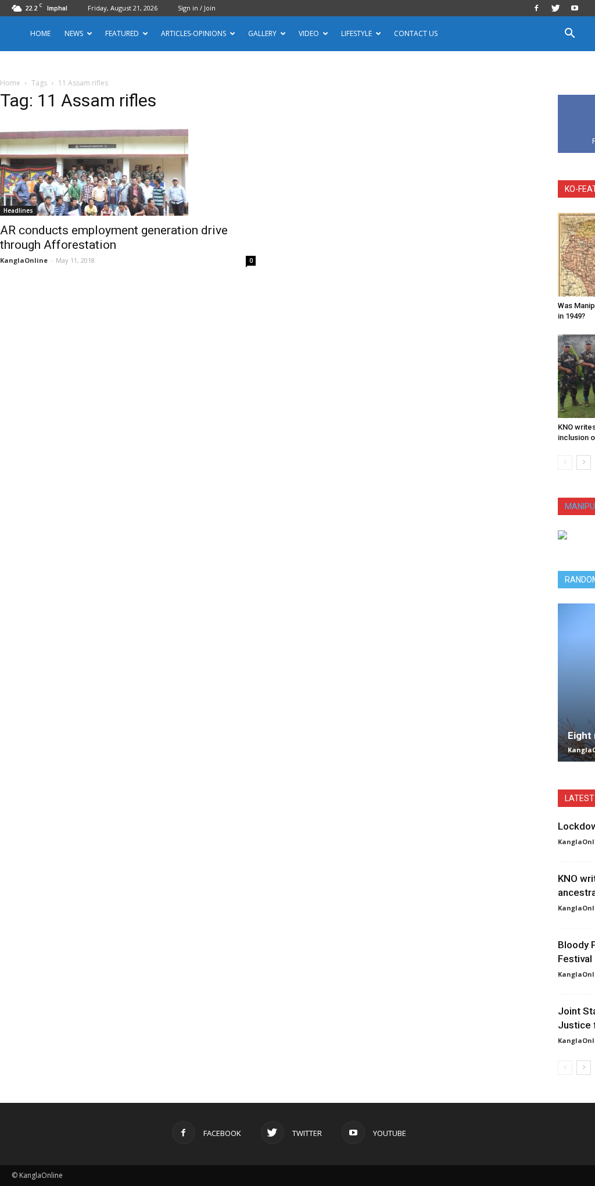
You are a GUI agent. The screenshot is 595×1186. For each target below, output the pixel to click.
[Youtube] (574, 8)
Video (309, 33)
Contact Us (416, 33)
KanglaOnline (24, 260)
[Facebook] (536, 8)
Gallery (262, 33)
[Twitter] (555, 8)
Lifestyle (356, 33)
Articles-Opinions (193, 33)
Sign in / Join (197, 7)
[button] (569, 34)
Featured (122, 33)
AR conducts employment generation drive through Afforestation (114, 237)
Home (40, 33)
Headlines (18, 210)
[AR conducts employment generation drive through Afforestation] (128, 169)
